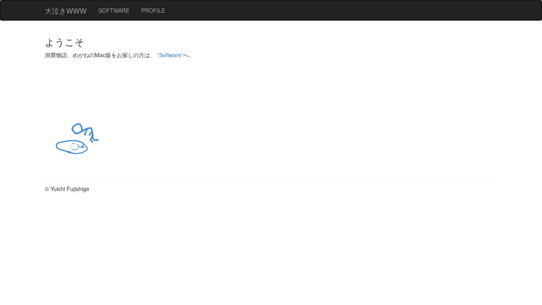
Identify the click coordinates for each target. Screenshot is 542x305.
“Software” (170, 55)
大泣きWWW (65, 10)
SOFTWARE (113, 10)
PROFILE (153, 10)
